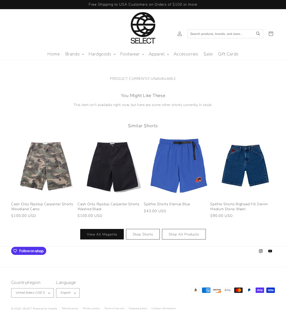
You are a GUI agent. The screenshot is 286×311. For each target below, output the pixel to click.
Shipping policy (138, 308)
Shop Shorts (143, 234)
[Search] (258, 34)
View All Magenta (102, 234)
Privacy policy (91, 308)
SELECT (27, 308)
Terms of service (114, 308)
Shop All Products (184, 234)
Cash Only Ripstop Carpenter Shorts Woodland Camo (42, 207)
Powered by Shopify (45, 308)
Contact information (163, 308)
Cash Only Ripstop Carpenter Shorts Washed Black (109, 207)
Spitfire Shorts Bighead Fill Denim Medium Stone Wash (239, 207)
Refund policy (70, 308)
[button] (74, 54)
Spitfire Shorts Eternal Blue (167, 204)
